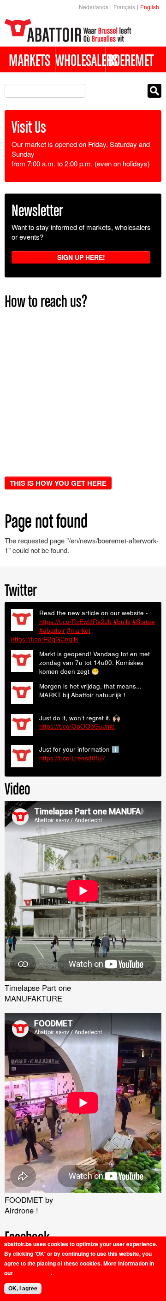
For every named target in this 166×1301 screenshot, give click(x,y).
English (149, 7)
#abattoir (52, 630)
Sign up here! (81, 257)
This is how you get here (58, 483)
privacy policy (32, 1273)
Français (124, 7)
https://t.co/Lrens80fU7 (72, 758)
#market (78, 630)
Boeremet (131, 60)
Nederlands (93, 7)
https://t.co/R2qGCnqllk (44, 639)
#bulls (121, 621)
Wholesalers (80, 60)
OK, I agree (22, 1288)
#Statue (143, 621)
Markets (29, 60)
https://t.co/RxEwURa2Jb (75, 621)
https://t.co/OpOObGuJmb (77, 726)
